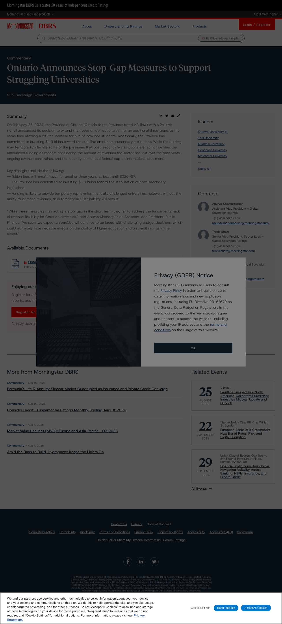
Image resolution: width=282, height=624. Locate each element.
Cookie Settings (200, 607)
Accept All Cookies (256, 607)
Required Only (226, 607)
